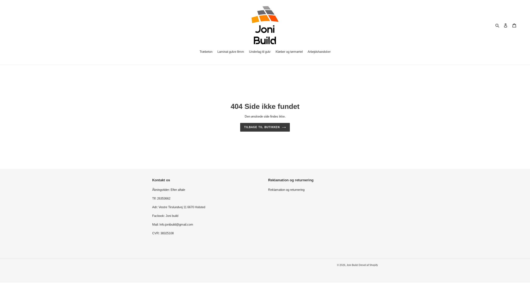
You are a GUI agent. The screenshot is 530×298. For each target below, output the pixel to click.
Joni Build (352, 265)
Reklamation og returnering (286, 189)
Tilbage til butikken (262, 127)
